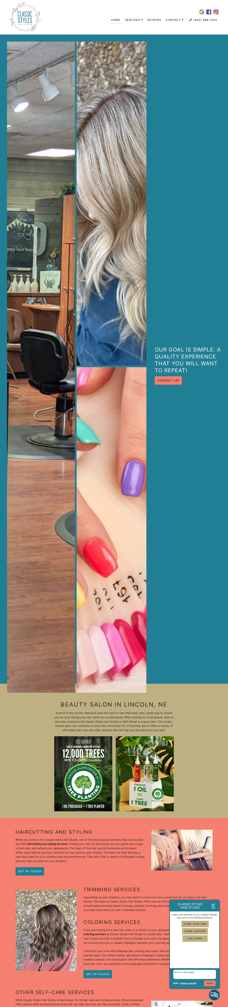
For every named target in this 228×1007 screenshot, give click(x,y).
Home (115, 20)
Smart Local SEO (188, 983)
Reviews (154, 20)
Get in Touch (29, 871)
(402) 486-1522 (204, 20)
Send (209, 983)
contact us (168, 380)
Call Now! (195, 938)
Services (133, 20)
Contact (174, 20)
